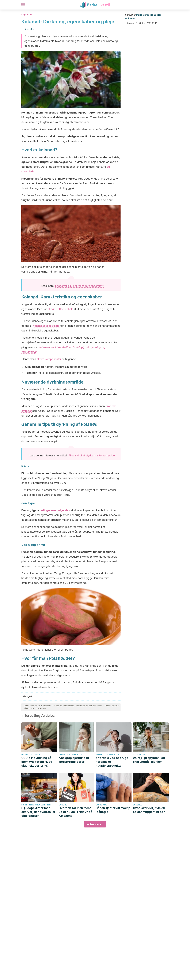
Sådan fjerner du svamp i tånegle (113, 810)
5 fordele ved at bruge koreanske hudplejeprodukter (112, 761)
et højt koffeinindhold (60, 309)
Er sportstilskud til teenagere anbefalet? (79, 285)
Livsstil (63, 805)
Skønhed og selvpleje (70, 755)
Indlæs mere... (95, 824)
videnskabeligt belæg (46, 325)
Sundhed (137, 805)
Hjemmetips (139, 755)
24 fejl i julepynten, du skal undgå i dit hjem (149, 760)
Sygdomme (101, 805)
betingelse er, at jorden (55, 510)
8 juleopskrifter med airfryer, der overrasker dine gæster (38, 812)
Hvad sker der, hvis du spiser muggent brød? (149, 810)
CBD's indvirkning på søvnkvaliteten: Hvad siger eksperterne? (36, 761)
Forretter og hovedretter (35, 805)
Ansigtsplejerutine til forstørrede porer (74, 760)
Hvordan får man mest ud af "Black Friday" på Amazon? (75, 812)
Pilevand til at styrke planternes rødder (92, 455)
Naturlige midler (30, 755)
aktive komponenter (49, 359)
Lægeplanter (27, 14)
